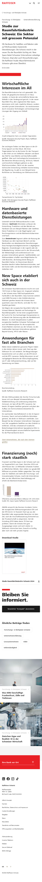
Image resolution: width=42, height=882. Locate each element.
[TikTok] (17, 778)
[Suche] (34, 3)
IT (10, 866)
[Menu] (38, 3)
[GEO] (33, 762)
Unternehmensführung (12, 636)
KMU (25, 642)
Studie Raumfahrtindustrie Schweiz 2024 (18, 581)
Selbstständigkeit (10, 648)
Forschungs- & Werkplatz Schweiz (17, 630)
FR (7, 866)
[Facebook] (8, 778)
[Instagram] (12, 778)
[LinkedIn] (3, 778)
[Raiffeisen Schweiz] (9, 3)
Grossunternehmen (11, 642)
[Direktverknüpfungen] (30, 3)
